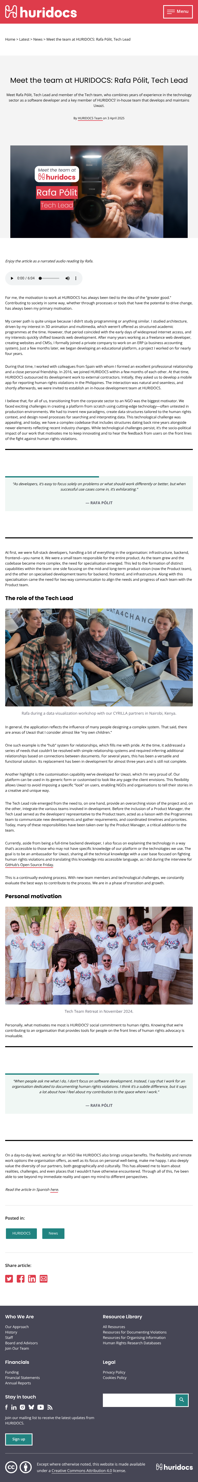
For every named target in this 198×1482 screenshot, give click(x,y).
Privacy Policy (114, 1372)
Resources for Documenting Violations (135, 1332)
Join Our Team (17, 1348)
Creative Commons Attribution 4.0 (82, 1470)
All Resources (114, 1326)
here (54, 1189)
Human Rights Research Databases (132, 1343)
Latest (24, 39)
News (38, 39)
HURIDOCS (21, 1233)
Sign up (18, 1439)
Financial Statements (22, 1377)
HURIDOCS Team (90, 118)
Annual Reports (18, 1383)
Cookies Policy (115, 1377)
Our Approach (17, 1326)
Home (10, 39)
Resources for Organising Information (134, 1337)
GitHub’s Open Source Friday (29, 864)
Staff (9, 1337)
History (11, 1332)
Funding (12, 1372)
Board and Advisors (21, 1343)
